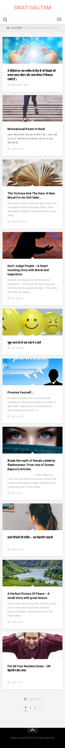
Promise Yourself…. (21, 392)
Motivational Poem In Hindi (26, 129)
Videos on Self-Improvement (22, 60)
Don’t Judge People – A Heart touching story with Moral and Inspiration (28, 270)
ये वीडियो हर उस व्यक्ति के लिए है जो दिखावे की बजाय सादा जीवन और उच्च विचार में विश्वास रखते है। (32, 75)
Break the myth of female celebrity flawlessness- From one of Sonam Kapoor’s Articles (31, 465)
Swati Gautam (32, 7)
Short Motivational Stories (39, 56)
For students (13, 56)
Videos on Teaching (40, 450)
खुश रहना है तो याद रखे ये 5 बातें (24, 342)
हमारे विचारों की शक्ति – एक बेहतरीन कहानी (30, 537)
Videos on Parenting (30, 328)
